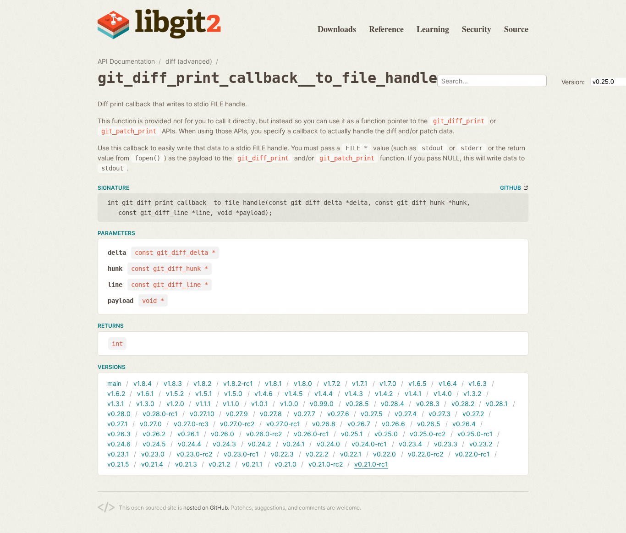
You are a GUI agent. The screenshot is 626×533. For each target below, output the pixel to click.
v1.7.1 (360, 383)
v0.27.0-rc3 (191, 424)
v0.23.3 (445, 444)
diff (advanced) (188, 61)
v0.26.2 (154, 434)
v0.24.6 (119, 444)
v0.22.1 (351, 454)
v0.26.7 (358, 424)
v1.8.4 (142, 383)
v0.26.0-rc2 (264, 434)
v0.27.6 (338, 414)
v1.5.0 (233, 393)
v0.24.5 (154, 444)
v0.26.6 (393, 424)
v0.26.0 (222, 434)
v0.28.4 (392, 403)
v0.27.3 (439, 414)
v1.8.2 (202, 383)
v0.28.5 (357, 403)
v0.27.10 (202, 414)
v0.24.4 (189, 444)
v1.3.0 (145, 403)
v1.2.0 (175, 403)
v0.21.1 (252, 464)
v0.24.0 (328, 444)
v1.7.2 (332, 383)
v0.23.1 (118, 454)
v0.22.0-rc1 (472, 454)
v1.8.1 (273, 383)
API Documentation (126, 61)
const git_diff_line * (169, 284)
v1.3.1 (115, 403)
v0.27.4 (406, 414)
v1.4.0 (443, 393)
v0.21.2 (219, 464)
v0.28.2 (462, 403)
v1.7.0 (387, 383)
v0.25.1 (352, 434)
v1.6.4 (448, 383)
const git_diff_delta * (175, 252)
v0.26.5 (428, 424)
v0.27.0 (151, 424)
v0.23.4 (410, 444)
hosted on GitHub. (206, 507)
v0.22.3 (282, 454)
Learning (433, 29)
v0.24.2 (259, 444)
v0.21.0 (286, 464)
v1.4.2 (384, 393)
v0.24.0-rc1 (369, 444)
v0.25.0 (386, 434)
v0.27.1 (117, 424)
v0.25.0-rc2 (427, 434)
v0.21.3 (186, 464)
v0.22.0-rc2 (425, 454)
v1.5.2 (175, 393)
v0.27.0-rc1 (283, 424)
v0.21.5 (118, 464)
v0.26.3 (119, 434)
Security (476, 29)
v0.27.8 (271, 414)
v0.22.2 (317, 454)
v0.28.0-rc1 (160, 414)
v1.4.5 (294, 393)
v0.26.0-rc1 (311, 434)
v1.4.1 (413, 393)
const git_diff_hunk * (169, 268)
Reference (386, 29)
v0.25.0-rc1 (475, 434)
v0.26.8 (323, 424)
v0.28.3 (427, 403)
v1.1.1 (203, 403)
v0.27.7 (304, 414)
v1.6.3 (477, 383)
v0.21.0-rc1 (371, 464)
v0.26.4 (464, 424)
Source (516, 29)
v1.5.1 (203, 393)
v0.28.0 (119, 414)
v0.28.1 (497, 403)
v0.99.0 (322, 403)
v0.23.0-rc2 (194, 454)
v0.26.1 (188, 434)
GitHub (510, 187)
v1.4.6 (263, 393)
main (114, 383)
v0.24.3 (224, 444)
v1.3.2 (472, 393)
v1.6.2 (116, 393)
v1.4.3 (354, 393)
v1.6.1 (145, 393)
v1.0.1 (259, 403)
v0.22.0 (384, 454)
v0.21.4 (152, 464)
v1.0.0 (289, 403)
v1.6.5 (417, 383)
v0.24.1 (294, 444)
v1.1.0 (231, 403)
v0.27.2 (473, 414)
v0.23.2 (480, 444)
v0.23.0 (153, 454)
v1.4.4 (323, 393)
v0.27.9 (237, 414)
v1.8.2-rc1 (238, 383)
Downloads (337, 29)
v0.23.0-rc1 (241, 454)
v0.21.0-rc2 (325, 464)
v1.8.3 (173, 383)
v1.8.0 (303, 383)
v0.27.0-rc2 (237, 424)
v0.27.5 (372, 414)
